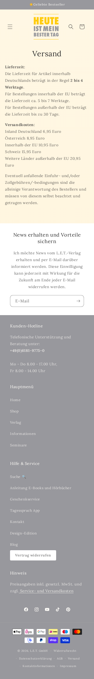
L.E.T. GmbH (39, 650)
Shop (14, 411)
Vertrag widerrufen (33, 555)
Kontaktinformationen (39, 666)
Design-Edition (23, 533)
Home (15, 400)
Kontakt (17, 521)
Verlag (15, 422)
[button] (10, 26)
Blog (14, 544)
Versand (74, 658)
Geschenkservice (25, 499)
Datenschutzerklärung (35, 658)
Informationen (23, 433)
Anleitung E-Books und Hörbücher (40, 488)
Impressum (68, 666)
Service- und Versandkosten (46, 590)
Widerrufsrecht (65, 650)
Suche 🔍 (18, 476)
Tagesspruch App (25, 510)
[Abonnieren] (78, 301)
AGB (60, 658)
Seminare (18, 445)
